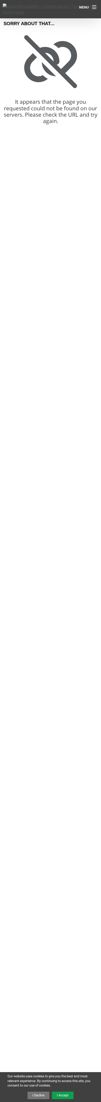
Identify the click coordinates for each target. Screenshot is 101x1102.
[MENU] (94, 7)
